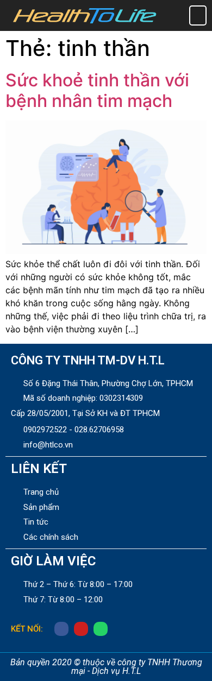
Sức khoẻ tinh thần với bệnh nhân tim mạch (97, 90)
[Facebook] (61, 629)
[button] (198, 15)
